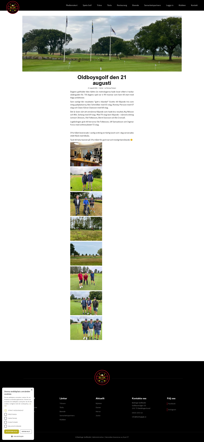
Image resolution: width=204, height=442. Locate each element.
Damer (98, 407)
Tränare (63, 403)
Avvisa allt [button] (26, 431)
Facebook (171, 404)
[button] (18, 436)
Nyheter (99, 403)
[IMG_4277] (102, 44)
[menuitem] (71, 5)
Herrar (101, 88)
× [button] (31, 390)
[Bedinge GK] (12, 7)
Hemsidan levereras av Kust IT (117, 437)
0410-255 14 (137, 413)
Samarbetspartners (67, 415)
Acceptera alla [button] (11, 431)
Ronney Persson (111, 88)
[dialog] (18, 414)
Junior (98, 415)
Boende (62, 411)
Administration (98, 437)
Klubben (63, 419)
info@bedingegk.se (139, 417)
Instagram (172, 409)
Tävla (62, 407)
